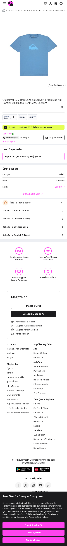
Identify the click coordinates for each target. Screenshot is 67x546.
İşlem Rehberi (13, 386)
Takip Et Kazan (55, 137)
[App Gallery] (42, 469)
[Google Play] (24, 469)
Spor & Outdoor (13, 10)
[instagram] (33, 487)
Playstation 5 (39, 371)
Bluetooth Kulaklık (42, 380)
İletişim (10, 357)
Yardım (10, 373)
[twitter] (26, 487)
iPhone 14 (38, 357)
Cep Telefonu (40, 393)
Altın (36, 349)
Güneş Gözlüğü (41, 417)
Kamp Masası (40, 448)
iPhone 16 (38, 421)
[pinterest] (48, 487)
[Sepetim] (45, 4)
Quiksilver (60, 186)
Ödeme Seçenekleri (16, 377)
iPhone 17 (38, 413)
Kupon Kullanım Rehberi (18, 404)
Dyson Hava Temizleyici (44, 439)
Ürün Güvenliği (14, 395)
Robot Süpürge (41, 353)
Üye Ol (10, 368)
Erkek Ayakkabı (41, 384)
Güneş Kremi (39, 435)
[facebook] (18, 487)
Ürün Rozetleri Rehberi (17, 408)
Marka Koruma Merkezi (18, 349)
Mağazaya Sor (10, 141)
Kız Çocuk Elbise (41, 408)
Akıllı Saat (38, 362)
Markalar (11, 353)
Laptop (37, 426)
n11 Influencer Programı (18, 413)
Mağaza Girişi (33, 305)
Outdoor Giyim (47, 10)
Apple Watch (39, 375)
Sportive (7, 133)
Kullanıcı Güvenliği (15, 390)
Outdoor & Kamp (30, 10)
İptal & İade (12, 381)
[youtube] (41, 487)
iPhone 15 (38, 404)
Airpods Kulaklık (41, 366)
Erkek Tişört (39, 388)
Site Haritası (12, 399)
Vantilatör (38, 430)
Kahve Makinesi (41, 443)
